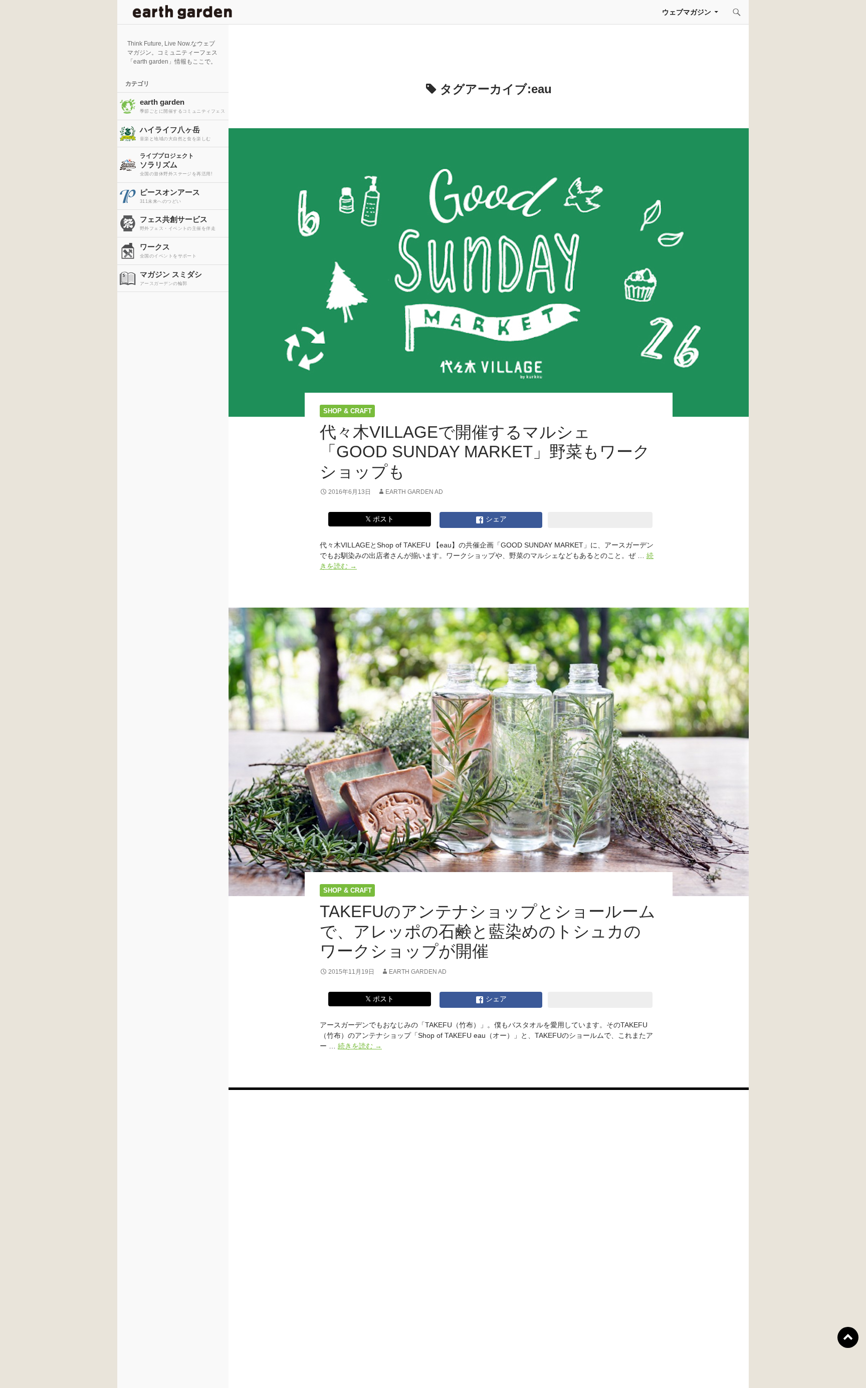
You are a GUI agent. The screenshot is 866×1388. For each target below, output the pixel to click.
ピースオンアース (170, 196)
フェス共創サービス (177, 223)
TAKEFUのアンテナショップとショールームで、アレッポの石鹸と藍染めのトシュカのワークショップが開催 (488, 931)
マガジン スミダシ (171, 278)
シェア (495, 519)
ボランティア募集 (711, 1367)
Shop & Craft (347, 411)
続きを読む (360, 1046)
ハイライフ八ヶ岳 (175, 133)
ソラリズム (176, 164)
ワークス (168, 250)
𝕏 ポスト (379, 519)
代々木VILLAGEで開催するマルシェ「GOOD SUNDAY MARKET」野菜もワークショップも (485, 452)
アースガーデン (182, 12)
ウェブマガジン (686, 12)
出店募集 (437, 1367)
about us (162, 1367)
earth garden (182, 106)
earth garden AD (414, 491)
